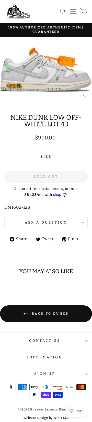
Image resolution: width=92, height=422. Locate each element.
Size (46, 157)
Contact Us (45, 341)
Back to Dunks (49, 313)
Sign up (44, 374)
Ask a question (46, 222)
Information (44, 357)
